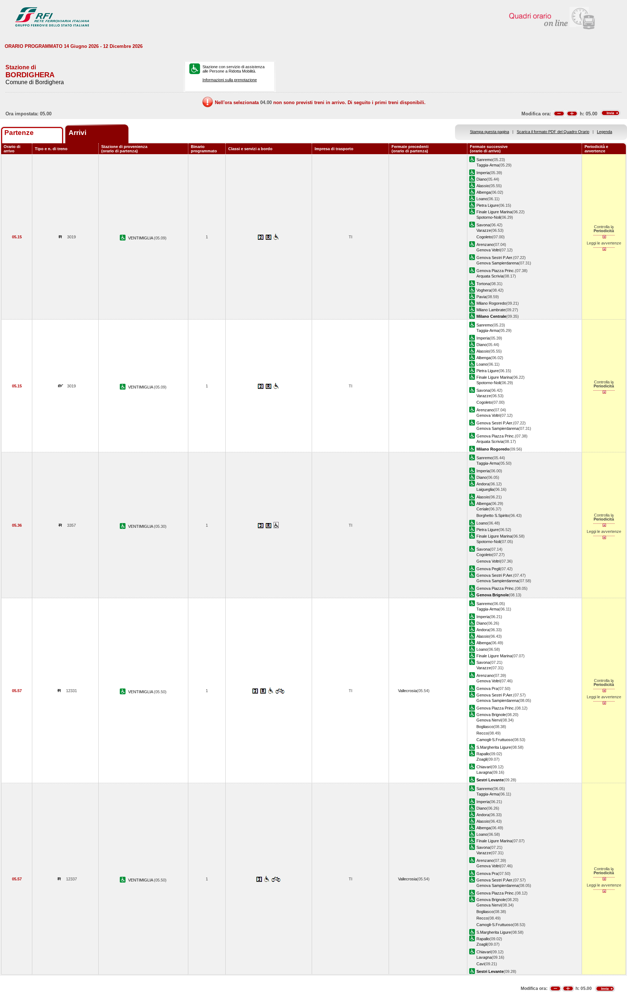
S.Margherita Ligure (493, 747)
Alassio (482, 186)
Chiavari (483, 767)
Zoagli (481, 759)
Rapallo (482, 754)
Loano (481, 199)
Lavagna (484, 772)
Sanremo (484, 159)
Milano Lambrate (490, 310)
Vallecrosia (407, 690)
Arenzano (484, 244)
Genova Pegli (488, 569)
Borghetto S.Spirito (492, 515)
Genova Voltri (488, 250)
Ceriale (482, 509)
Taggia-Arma (487, 165)
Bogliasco (484, 726)
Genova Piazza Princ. (495, 270)
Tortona (483, 283)
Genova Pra (487, 688)
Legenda (604, 132)
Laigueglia (485, 489)
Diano (481, 179)
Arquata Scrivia (489, 276)
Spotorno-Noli (488, 217)
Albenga (483, 192)
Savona (483, 225)
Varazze (483, 230)
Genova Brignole (491, 714)
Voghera (483, 290)
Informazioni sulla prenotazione (229, 80)
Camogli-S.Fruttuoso (494, 739)
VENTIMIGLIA (141, 238)
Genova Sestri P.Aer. (494, 257)
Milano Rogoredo (491, 303)
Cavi (480, 964)
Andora (482, 484)
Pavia (481, 297)
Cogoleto (484, 237)
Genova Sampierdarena (497, 263)
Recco (482, 733)
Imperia (482, 172)
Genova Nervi (488, 720)
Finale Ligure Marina (494, 212)
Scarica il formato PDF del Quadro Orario (553, 132)
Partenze (19, 132)
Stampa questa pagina (489, 132)
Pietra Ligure (487, 205)
